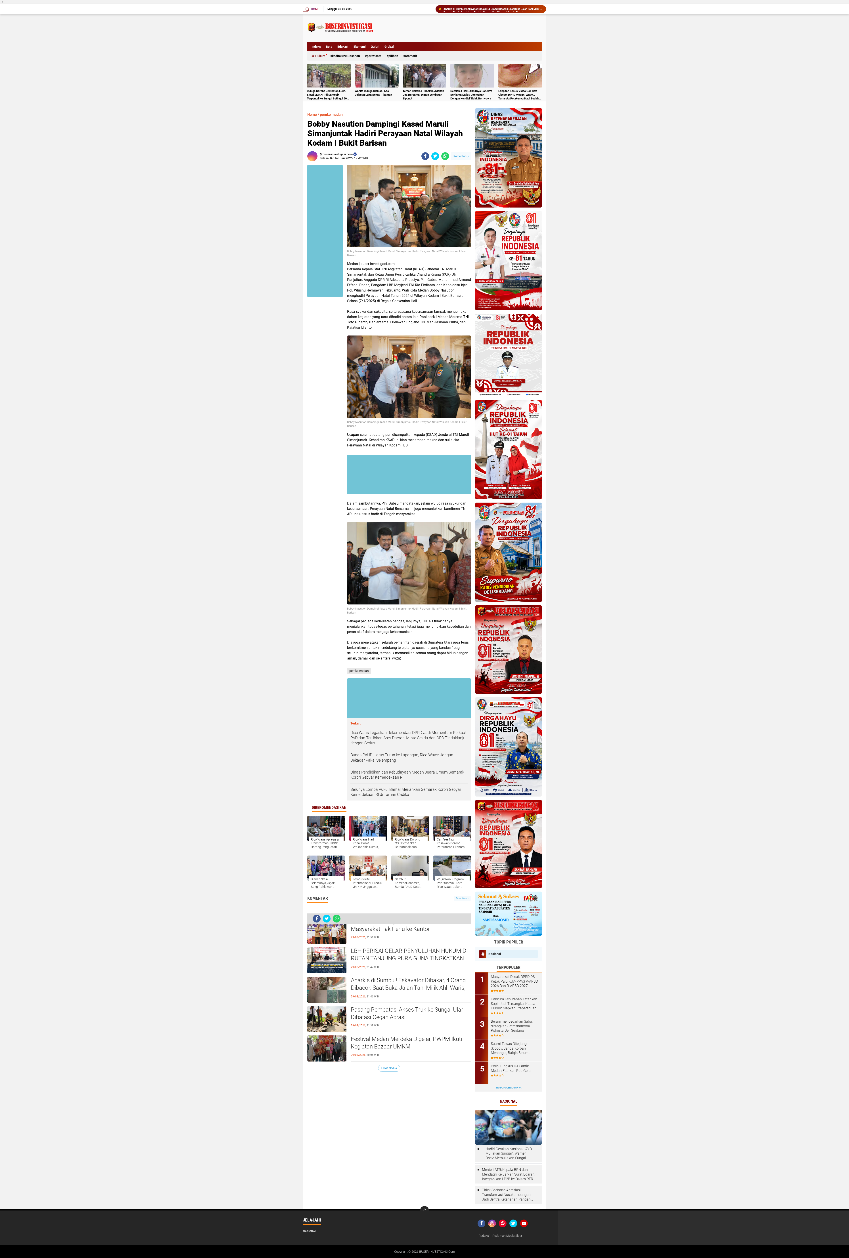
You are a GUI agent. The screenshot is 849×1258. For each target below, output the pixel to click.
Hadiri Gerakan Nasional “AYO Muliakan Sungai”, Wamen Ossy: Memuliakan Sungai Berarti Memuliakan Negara (509, 1154)
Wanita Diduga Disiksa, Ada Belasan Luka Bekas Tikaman (373, 92)
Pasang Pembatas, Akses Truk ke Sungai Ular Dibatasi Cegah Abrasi (407, 1013)
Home (315, 9)
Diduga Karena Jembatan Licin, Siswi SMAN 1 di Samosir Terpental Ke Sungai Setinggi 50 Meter (327, 95)
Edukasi (342, 46)
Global (389, 46)
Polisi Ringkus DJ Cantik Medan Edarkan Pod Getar (511, 1068)
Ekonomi (360, 46)
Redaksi (484, 1235)
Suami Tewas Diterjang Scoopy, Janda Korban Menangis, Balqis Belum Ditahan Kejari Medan (509, 1048)
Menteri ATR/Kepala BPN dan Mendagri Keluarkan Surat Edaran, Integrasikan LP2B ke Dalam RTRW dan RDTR (509, 1174)
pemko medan (331, 114)
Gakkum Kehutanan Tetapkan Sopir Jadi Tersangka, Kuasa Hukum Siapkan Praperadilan (514, 1003)
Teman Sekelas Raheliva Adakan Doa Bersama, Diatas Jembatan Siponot (423, 94)
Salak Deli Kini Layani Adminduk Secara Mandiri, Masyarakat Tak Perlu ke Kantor (410, 925)
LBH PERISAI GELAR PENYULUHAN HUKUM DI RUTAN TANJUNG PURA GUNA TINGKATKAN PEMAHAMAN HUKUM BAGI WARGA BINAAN (409, 958)
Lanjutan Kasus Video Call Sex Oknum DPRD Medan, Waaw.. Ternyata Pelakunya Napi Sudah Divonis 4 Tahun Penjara (518, 95)
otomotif (411, 56)
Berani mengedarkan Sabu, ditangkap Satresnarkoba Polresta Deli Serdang (512, 1026)
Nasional (494, 954)
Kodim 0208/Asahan (346, 56)
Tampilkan (461, 898)
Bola (329, 46)
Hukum (320, 56)
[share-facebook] (425, 156)
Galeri (375, 46)
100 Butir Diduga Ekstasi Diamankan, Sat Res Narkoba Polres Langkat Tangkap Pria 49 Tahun (493, 9)
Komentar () (461, 156)
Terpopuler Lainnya (508, 1087)
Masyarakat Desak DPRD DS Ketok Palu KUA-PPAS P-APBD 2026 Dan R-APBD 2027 (514, 981)
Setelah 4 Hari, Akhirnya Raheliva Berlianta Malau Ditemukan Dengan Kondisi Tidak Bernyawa (471, 94)
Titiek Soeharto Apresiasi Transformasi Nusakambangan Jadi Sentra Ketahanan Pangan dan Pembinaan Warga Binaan (506, 1195)
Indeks (316, 46)
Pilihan (393, 56)
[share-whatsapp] (445, 156)
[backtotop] (424, 1210)
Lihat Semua (389, 1068)
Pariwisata (374, 56)
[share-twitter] (435, 156)
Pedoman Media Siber (507, 1235)
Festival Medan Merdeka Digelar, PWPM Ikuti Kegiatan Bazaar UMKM (406, 1043)
